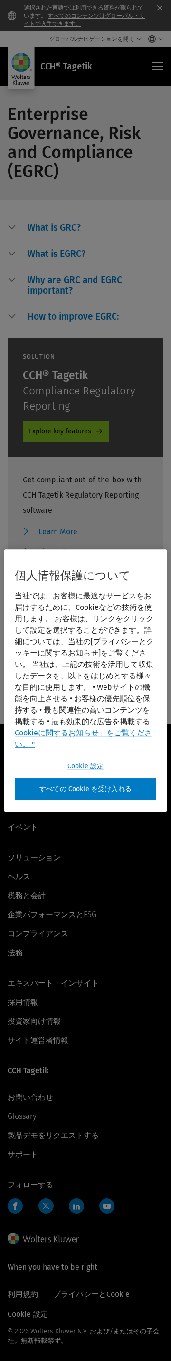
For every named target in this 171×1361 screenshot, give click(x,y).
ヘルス (19, 876)
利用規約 (23, 1294)
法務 (15, 952)
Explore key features (60, 431)
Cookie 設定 (85, 766)
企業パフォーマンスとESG (52, 914)
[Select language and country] (153, 39)
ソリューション (34, 857)
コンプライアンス (38, 933)
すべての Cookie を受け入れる (85, 789)
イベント (23, 827)
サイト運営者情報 (38, 1040)
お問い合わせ (30, 1097)
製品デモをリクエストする (53, 1135)
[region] (85, 680)
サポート (23, 1154)
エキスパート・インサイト (53, 983)
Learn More (57, 531)
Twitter (46, 1206)
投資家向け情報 (34, 1021)
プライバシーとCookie (91, 1294)
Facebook (15, 1206)
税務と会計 (27, 895)
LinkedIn (76, 1206)
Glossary (22, 1116)
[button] (95, 228)
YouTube (106, 1206)
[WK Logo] (43, 1238)
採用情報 (23, 1002)
